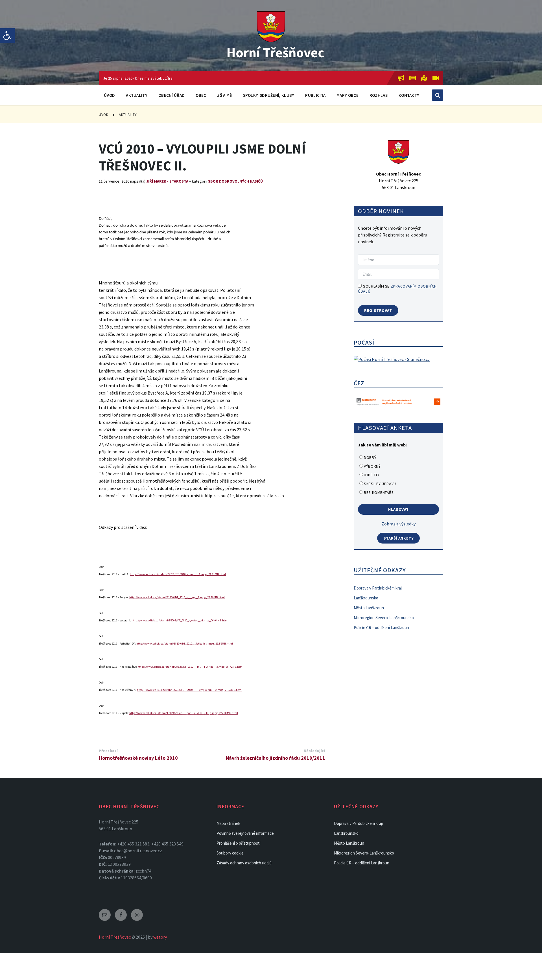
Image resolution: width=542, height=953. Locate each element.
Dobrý (370, 457)
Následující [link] (314, 750)
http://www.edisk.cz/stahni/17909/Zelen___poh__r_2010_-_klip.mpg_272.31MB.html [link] (183, 713)
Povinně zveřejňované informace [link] (245, 833)
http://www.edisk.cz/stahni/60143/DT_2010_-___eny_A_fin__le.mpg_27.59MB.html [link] (189, 690)
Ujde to (371, 474)
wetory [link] (160, 937)
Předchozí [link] (108, 750)
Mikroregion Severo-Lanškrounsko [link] (384, 617)
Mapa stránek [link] (228, 823)
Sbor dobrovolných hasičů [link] (235, 181)
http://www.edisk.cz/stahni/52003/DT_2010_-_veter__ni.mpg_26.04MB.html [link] (180, 620)
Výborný (372, 466)
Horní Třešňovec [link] (275, 52)
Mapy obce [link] (347, 95)
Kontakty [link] (409, 95)
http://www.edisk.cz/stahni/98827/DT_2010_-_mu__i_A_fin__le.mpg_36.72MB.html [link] (190, 667)
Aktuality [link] (136, 95)
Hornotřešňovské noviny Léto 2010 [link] (138, 758)
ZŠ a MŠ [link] (224, 95)
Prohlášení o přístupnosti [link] (239, 843)
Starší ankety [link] (398, 538)
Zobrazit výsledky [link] (399, 524)
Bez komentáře (379, 492)
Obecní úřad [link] (171, 95)
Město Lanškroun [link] (369, 607)
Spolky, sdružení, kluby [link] (268, 95)
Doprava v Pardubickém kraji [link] (378, 588)
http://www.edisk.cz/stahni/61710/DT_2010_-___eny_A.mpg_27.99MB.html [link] (177, 597)
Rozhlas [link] (379, 95)
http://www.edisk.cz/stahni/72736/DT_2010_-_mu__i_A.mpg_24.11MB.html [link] (178, 574)
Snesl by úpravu (380, 483)
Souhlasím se (397, 289)
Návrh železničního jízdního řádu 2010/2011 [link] (275, 758)
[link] (7, 35)
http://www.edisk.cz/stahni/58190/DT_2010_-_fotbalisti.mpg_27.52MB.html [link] (184, 643)
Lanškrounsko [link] (366, 598)
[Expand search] (437, 95)
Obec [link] (201, 95)
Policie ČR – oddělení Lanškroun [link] (381, 627)
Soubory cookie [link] (230, 853)
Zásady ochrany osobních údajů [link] (244, 863)
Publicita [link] (315, 95)
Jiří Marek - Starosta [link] (167, 181)
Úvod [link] (109, 95)
